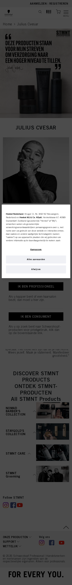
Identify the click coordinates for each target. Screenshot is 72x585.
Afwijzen (36, 269)
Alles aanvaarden (36, 259)
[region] (36, 241)
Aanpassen (36, 249)
